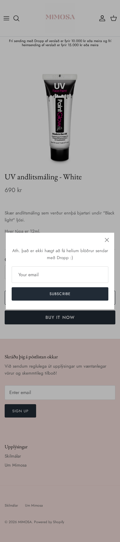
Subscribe (60, 294)
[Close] (106, 240)
